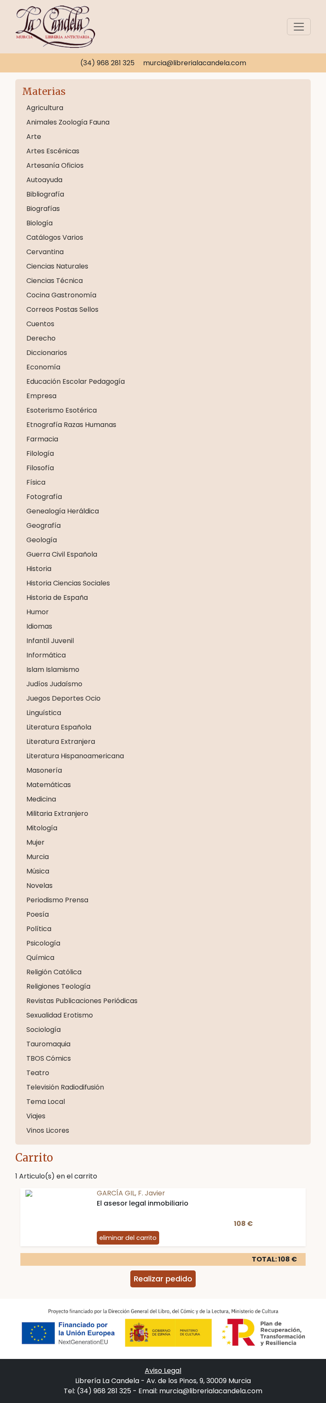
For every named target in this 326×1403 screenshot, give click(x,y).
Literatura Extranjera (60, 741)
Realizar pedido (163, 1279)
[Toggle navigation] (299, 26)
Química (40, 957)
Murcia (37, 857)
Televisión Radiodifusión (65, 1087)
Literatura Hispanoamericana (75, 756)
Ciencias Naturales (57, 266)
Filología (40, 453)
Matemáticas (48, 785)
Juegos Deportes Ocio (63, 698)
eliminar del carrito (128, 1238)
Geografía (43, 525)
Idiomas (39, 626)
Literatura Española (58, 727)
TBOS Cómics (48, 1058)
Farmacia (42, 439)
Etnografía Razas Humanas (71, 425)
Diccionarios (46, 353)
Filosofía (40, 468)
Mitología (41, 828)
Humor (37, 612)
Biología (39, 223)
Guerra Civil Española (61, 554)
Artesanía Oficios (55, 165)
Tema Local (45, 1101)
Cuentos (40, 324)
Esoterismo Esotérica (61, 410)
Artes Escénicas (52, 151)
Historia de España (57, 597)
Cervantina (45, 252)
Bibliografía (45, 194)
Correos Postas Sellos (62, 309)
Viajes (35, 1116)
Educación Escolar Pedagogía (75, 381)
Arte (33, 136)
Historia (38, 569)
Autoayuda (44, 180)
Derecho (41, 338)
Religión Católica (54, 972)
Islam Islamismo (52, 669)
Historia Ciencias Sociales (68, 583)
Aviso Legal (163, 1370)
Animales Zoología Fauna (68, 122)
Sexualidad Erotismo (59, 1015)
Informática (46, 655)
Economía (43, 367)
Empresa (41, 396)
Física (35, 482)
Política (38, 929)
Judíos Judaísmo (54, 684)
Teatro (37, 1073)
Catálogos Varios (54, 237)
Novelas (39, 885)
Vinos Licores (47, 1130)
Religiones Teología (58, 986)
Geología (41, 540)
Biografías (43, 209)
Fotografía (44, 497)
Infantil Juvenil (50, 641)
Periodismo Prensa (57, 900)
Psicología (43, 943)
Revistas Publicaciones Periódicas (82, 1001)
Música (37, 871)
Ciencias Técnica (54, 281)
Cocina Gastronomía (61, 295)
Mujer (35, 842)
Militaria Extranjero (57, 813)
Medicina (41, 799)
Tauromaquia (48, 1044)
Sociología (43, 1029)
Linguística (43, 713)
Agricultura (44, 108)
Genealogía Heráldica (62, 511)
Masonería (44, 770)
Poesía (37, 914)
